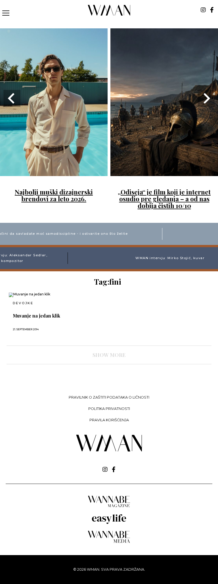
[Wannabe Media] (109, 542)
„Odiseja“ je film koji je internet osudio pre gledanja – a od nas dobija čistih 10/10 (164, 199)
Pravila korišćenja (109, 420)
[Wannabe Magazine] (109, 507)
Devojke (23, 303)
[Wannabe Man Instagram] (203, 10)
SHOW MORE (109, 355)
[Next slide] (206, 98)
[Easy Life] (109, 523)
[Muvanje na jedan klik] (41, 295)
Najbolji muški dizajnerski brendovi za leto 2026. (54, 195)
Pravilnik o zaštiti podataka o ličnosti (109, 397)
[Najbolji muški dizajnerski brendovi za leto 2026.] (54, 172)
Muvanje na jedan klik (36, 315)
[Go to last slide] (11, 98)
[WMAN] (109, 14)
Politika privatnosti (109, 409)
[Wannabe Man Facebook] (212, 10)
